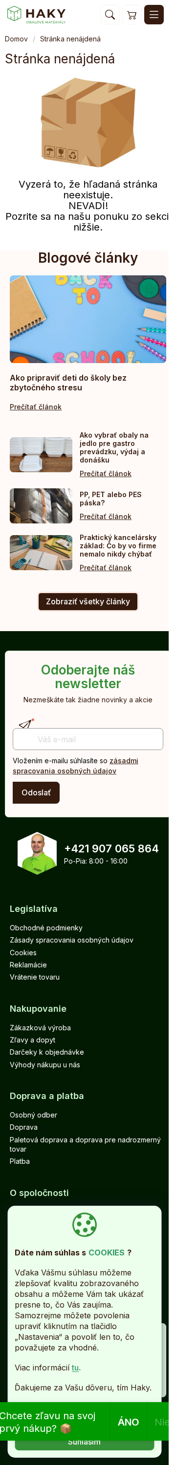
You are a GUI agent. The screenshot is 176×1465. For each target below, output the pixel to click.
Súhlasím (84, 1441)
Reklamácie (28, 965)
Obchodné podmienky (46, 928)
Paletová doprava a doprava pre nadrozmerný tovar (85, 1144)
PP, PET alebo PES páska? (111, 498)
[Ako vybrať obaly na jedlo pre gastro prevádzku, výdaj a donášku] (41, 454)
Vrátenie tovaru (35, 977)
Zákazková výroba (40, 1027)
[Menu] (154, 14)
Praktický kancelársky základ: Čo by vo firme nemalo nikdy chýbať (118, 545)
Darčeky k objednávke (47, 1052)
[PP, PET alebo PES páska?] (41, 505)
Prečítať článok (36, 407)
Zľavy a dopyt (32, 1040)
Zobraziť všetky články (88, 601)
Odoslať (36, 792)
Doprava (24, 1127)
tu (75, 1367)
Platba (20, 1161)
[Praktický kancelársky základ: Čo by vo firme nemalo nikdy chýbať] (41, 552)
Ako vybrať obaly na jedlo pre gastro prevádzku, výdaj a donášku (114, 447)
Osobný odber (33, 1115)
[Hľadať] (110, 14)
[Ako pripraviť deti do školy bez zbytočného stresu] (88, 319)
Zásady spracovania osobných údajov (71, 940)
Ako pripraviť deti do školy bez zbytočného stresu (68, 382)
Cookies (23, 952)
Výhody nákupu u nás (45, 1064)
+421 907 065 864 (111, 848)
